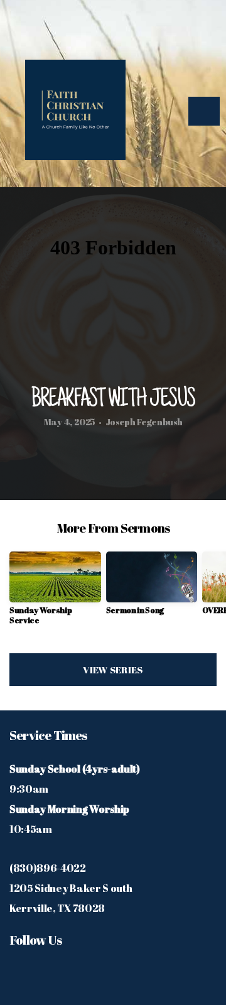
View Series (113, 669)
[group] (55, 593)
